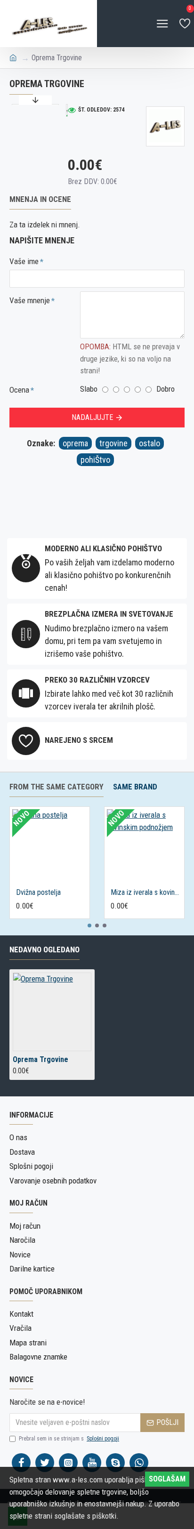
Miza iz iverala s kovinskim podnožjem (146, 892)
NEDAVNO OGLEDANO (44, 949)
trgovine (113, 443)
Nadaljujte (92, 417)
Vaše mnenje (29, 300)
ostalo (149, 443)
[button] (35, 106)
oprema (75, 443)
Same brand (135, 786)
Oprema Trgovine (40, 1059)
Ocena (19, 389)
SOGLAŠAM (167, 1478)
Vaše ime (24, 261)
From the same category (56, 786)
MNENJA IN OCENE (40, 199)
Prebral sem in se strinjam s (69, 1438)
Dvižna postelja (38, 892)
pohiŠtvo (95, 460)
